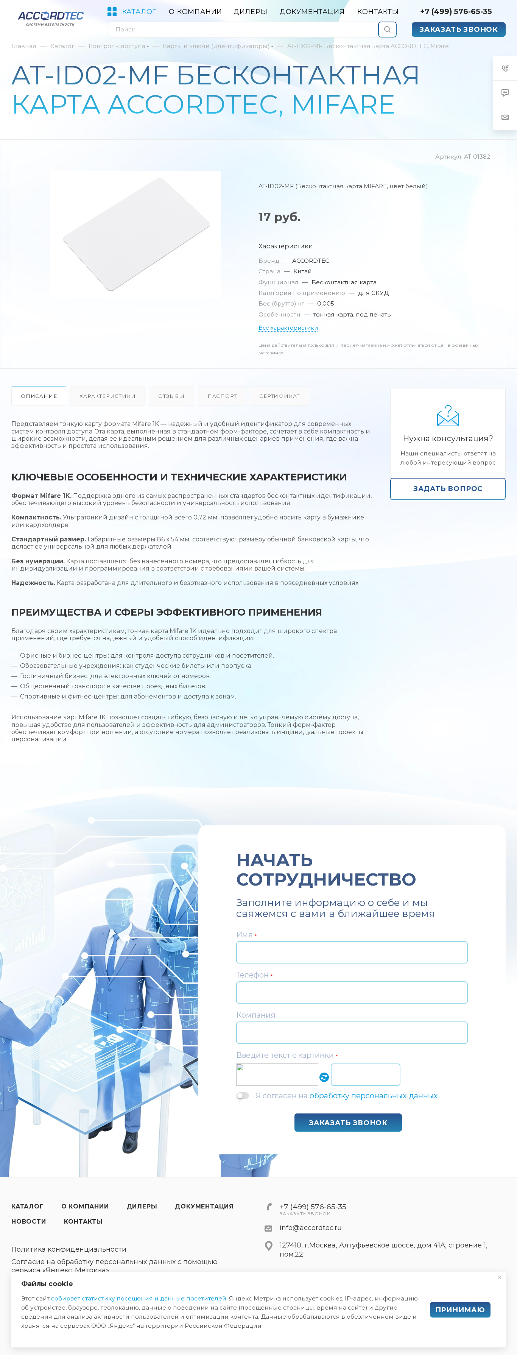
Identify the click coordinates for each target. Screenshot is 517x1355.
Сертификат (279, 396)
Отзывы (171, 396)
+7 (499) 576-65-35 (456, 11)
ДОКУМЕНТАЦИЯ (204, 1206)
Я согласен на (346, 1095)
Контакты (83, 1221)
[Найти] (387, 29)
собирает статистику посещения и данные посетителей (138, 1298)
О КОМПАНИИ (85, 1206)
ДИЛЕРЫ (142, 1206)
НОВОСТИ (28, 1221)
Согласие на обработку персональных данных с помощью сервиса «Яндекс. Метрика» (114, 1266)
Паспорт (222, 396)
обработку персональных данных (374, 1095)
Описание (39, 396)
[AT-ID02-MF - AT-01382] (135, 235)
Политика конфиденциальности (68, 1250)
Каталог (27, 1206)
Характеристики (107, 396)
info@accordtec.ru (311, 1228)
